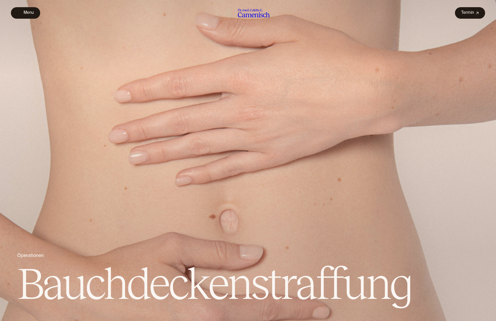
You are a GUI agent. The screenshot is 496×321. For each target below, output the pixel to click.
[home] (247, 13)
